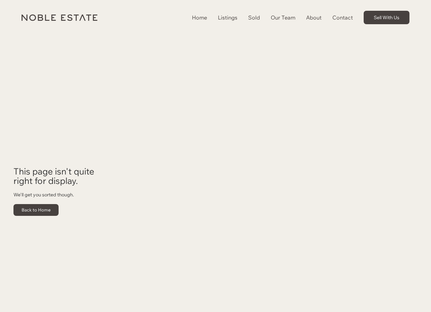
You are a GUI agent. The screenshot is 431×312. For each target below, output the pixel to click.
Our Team (283, 17)
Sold (254, 17)
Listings (227, 17)
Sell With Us (386, 17)
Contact (342, 17)
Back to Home (36, 209)
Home (199, 17)
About (314, 17)
